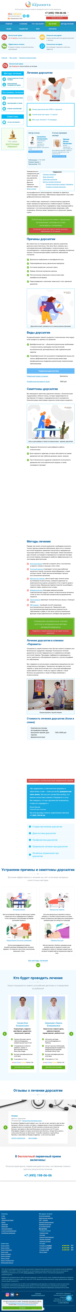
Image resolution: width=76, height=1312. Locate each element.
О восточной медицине (8, 1231)
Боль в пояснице (6, 1250)
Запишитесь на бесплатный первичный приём (50, 780)
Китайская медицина (8, 1233)
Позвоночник (43, 1233)
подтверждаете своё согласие (16, 1303)
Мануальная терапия (37, 578)
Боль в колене (5, 1256)
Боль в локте (5, 1245)
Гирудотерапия (35, 600)
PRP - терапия (43, 1220)
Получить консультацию (22, 1067)
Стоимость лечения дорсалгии (56, 187)
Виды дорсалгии (48, 177)
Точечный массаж (36, 569)
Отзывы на (45, 1245)
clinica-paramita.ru (29, 1272)
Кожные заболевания (46, 1237)
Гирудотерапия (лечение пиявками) (19, 940)
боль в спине (31, 189)
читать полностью (18, 1138)
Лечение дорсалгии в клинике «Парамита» (59, 184)
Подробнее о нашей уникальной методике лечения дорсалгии (50, 632)
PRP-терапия (34, 605)
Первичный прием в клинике (37, 376)
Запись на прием (57, 18)
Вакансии (4, 1226)
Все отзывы (43, 1252)
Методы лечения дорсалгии (52, 182)
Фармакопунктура (36, 590)
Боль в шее (4, 1252)
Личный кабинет (6, 1229)
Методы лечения (67, 24)
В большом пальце (7, 1262)
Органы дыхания (45, 1239)
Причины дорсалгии (49, 174)
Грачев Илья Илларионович (32, 1121)
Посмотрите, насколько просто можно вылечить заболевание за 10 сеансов (50, 230)
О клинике (23, 24)
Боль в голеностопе (7, 1260)
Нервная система (45, 1241)
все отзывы (32, 1138)
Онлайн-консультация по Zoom (38, 381)
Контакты (52, 29)
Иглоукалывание (36, 564)
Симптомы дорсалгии (50, 179)
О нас (3, 1216)
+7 (55, 13)
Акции (8, 29)
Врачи (3, 1218)
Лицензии (4, 1224)
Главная (8, 24)
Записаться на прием (35, 151)
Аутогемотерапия (44, 1226)
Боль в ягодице (6, 1254)
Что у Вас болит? (38, 24)
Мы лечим (52, 24)
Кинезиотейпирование (46, 1222)
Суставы (42, 1235)
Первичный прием (7, 1220)
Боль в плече (5, 1248)
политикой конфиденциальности (26, 1304)
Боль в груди (5, 1258)
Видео (3, 1222)
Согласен (22, 1308)
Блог (38, 29)
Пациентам (23, 29)
